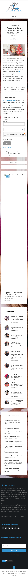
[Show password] (23, 129)
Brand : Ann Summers (16, 152)
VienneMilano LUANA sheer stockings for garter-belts (17, 393)
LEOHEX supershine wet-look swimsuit (12, 451)
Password (5, 127)
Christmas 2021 (10, 153)
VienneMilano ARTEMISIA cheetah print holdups (17, 402)
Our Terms (10, 516)
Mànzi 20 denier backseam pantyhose (12, 437)
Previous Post (14, 162)
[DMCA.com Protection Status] (7, 561)
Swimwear (16, 25)
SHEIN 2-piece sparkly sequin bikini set (13, 470)
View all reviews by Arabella (17, 155)
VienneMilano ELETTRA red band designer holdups (17, 384)
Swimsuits (19, 153)
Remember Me (8, 139)
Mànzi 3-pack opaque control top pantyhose (13, 442)
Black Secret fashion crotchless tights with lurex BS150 (17, 366)
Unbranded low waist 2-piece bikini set (14, 456)
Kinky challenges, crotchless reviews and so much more (13, 296)
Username (5, 121)
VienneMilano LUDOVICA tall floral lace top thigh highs (16, 344)
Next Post (14, 167)
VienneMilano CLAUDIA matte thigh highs (17, 376)
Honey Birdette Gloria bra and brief (17, 327)
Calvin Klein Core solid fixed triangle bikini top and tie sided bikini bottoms (13, 463)
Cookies (22, 516)
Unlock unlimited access (9, 100)
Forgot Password (7, 147)
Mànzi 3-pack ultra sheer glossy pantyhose (13, 446)
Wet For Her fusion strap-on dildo (13, 422)
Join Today (4, 516)
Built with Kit (14, 554)
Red (15, 153)
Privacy (16, 516)
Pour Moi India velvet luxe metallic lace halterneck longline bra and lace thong (17, 355)
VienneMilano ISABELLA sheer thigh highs (16, 335)
